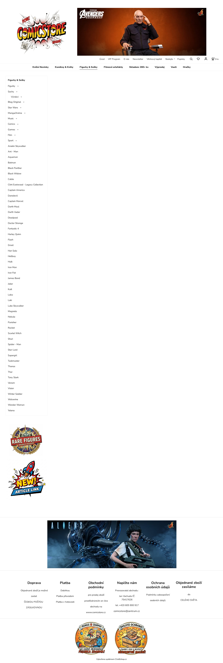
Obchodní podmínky (96, 584)
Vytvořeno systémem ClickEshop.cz (111, 659)
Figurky (11, 86)
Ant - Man (13, 151)
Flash (10, 239)
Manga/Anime (15, 113)
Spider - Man (14, 344)
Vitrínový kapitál (154, 59)
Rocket (11, 327)
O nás (126, 59)
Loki (10, 300)
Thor (10, 371)
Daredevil (13, 195)
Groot (11, 245)
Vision (11, 388)
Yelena (11, 410)
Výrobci (15, 96)
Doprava (34, 582)
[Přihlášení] (205, 59)
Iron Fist (12, 272)
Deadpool (13, 217)
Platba (65, 582)
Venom (11, 382)
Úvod (102, 59)
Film (10, 135)
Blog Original (14, 101)
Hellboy (12, 256)
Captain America (16, 190)
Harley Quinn (14, 234)
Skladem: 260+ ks (138, 67)
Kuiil (10, 289)
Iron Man (12, 267)
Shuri (10, 338)
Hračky (187, 67)
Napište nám (127, 582)
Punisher (12, 322)
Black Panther (15, 168)
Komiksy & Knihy (64, 67)
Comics (11, 123)
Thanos (11, 366)
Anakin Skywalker (17, 146)
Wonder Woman (16, 404)
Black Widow (14, 173)
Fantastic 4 (13, 228)
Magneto (12, 311)
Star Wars (13, 107)
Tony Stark (13, 377)
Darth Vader (14, 212)
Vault (174, 67)
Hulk (10, 261)
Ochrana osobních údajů (158, 584)
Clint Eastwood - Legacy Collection (25, 184)
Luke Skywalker (16, 305)
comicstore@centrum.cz (127, 611)
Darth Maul (13, 206)
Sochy (11, 91)
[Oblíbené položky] (198, 59)
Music (11, 118)
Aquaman (13, 157)
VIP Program (114, 59)
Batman (12, 162)
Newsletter (138, 59)
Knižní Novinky (40, 67)
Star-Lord (12, 349)
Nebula (11, 316)
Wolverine (13, 399)
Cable (11, 179)
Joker (10, 283)
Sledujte (169, 59)
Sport (10, 140)
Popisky (181, 59)
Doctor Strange (15, 223)
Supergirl (12, 355)
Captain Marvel (15, 201)
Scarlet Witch (14, 333)
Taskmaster (13, 360)
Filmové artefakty (113, 67)
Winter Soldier (15, 393)
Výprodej (159, 67)
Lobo (10, 294)
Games (11, 129)
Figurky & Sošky (88, 67)
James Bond (14, 278)
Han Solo (12, 250)
